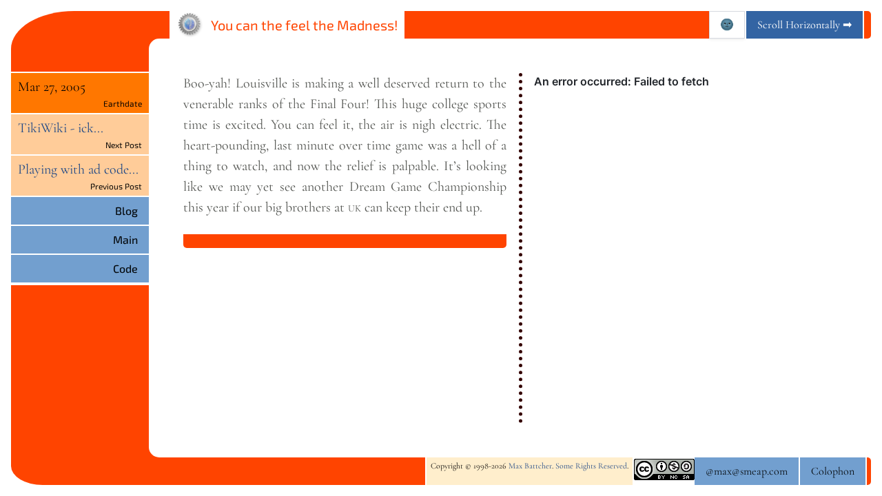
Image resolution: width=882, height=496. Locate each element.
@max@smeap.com (747, 471)
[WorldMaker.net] (190, 25)
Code (125, 268)
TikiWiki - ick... (60, 128)
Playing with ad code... (78, 169)
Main (125, 239)
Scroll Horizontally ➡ (804, 25)
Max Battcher (530, 466)
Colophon (832, 471)
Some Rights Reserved (591, 466)
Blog (126, 210)
